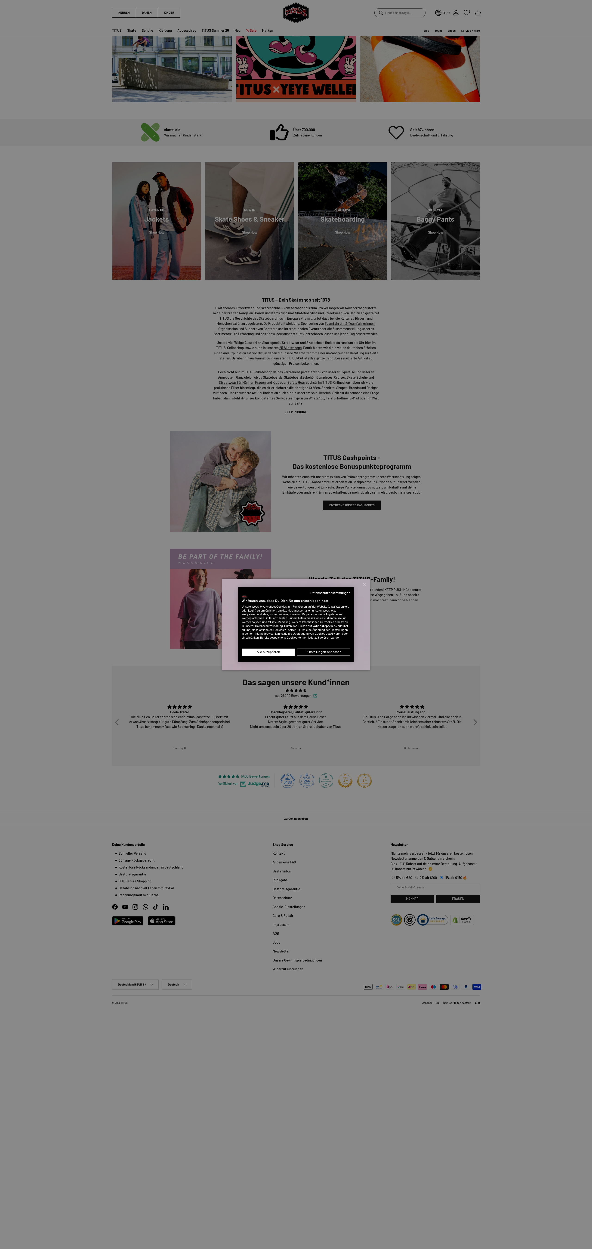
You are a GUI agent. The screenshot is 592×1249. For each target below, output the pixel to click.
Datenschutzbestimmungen (330, 593)
